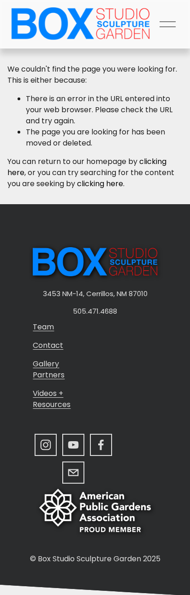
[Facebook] (101, 445)
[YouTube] (73, 445)
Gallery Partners (49, 369)
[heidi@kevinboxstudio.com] (73, 472)
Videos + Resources (52, 399)
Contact (48, 345)
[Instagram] (46, 445)
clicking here (100, 183)
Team (43, 327)
